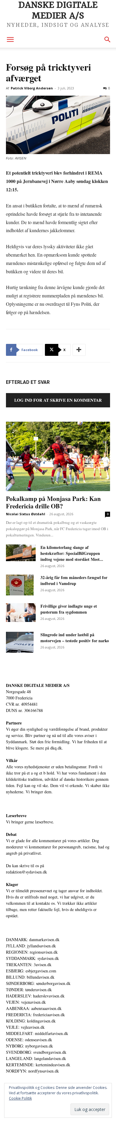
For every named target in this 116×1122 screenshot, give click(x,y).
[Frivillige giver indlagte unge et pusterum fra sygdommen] (21, 612)
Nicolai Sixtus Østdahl (25, 514)
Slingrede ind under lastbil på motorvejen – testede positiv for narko (74, 637)
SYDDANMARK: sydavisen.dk (32, 958)
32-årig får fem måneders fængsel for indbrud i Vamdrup (73, 580)
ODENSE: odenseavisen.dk (29, 1039)
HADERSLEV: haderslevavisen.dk (35, 996)
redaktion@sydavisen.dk (26, 872)
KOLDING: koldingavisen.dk (31, 1021)
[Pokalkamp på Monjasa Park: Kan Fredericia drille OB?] (58, 456)
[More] (79, 350)
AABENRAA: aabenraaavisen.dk (34, 1008)
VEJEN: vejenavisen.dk (26, 1002)
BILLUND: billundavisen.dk (30, 977)
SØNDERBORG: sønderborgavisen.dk (38, 983)
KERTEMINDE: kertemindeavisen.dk (38, 1064)
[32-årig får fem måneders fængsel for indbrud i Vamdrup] (20, 585)
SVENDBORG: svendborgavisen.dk (36, 1052)
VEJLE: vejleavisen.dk (25, 1027)
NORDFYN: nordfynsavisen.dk (32, 1071)
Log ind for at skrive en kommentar (58, 400)
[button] (10, 40)
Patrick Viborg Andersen (32, 88)
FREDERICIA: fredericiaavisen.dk (35, 1014)
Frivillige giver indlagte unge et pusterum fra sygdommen (68, 609)
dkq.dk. (56, 748)
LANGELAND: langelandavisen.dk (36, 1058)
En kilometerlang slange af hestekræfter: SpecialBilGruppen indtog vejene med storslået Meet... (71, 553)
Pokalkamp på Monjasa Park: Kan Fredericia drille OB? (53, 502)
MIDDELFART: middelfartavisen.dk (37, 1033)
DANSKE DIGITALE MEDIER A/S (38, 685)
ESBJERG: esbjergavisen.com (31, 971)
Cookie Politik (20, 1098)
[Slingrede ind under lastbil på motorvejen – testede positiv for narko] (20, 642)
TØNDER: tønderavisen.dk (29, 989)
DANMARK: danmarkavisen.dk (32, 939)
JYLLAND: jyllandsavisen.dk (31, 946)
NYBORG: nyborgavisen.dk (29, 1046)
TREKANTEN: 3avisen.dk (28, 964)
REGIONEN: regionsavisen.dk (32, 952)
